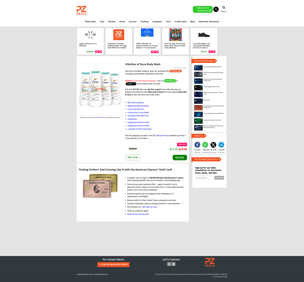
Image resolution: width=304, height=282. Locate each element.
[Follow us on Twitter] (173, 264)
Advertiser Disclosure (208, 21)
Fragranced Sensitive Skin (138, 122)
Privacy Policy (160, 274)
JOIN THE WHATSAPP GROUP (114, 264)
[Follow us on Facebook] (169, 264)
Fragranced (132, 119)
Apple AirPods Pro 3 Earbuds (88, 45)
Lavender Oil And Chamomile (139, 129)
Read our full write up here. (138, 214)
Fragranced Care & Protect (138, 126)
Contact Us (203, 274)
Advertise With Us (215, 274)
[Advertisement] (142, 10)
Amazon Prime (163, 135)
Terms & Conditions (174, 274)
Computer (157, 21)
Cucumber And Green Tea (138, 116)
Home (122, 21)
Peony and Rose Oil (136, 109)
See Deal (180, 157)
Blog (192, 21)
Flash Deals (90, 21)
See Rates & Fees (149, 207)
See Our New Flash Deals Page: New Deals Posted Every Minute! (175, 46)
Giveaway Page (221, 277)
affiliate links (100, 117)
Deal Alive (133, 157)
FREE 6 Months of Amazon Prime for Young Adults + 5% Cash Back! (146, 46)
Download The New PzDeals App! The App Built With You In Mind (117, 46)
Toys (102, 21)
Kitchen (111, 21)
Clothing (144, 21)
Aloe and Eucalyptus (136, 102)
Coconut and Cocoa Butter (138, 112)
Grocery (133, 21)
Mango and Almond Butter (138, 106)
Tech (168, 21)
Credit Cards (180, 21)
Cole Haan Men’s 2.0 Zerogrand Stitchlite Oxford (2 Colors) (201, 46)
